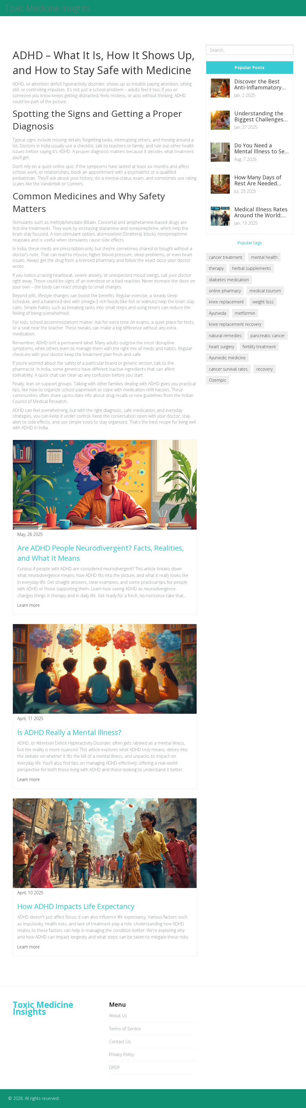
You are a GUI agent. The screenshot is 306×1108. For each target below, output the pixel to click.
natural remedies (225, 335)
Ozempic (217, 380)
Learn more (28, 605)
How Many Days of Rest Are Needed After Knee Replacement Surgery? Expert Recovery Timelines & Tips (259, 181)
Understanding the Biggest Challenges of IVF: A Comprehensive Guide (258, 117)
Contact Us (120, 1041)
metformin (245, 313)
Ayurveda (217, 313)
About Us (118, 1015)
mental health (264, 257)
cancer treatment (225, 257)
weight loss (263, 302)
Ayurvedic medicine (227, 357)
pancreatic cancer (267, 335)
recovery (264, 369)
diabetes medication (229, 279)
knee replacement (226, 302)
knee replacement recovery (235, 324)
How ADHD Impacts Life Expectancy (75, 906)
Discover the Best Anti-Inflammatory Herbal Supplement (259, 85)
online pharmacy (225, 291)
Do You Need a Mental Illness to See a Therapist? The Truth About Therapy (260, 149)
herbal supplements (251, 268)
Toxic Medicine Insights (47, 8)
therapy (216, 268)
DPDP (114, 1067)
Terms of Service (125, 1028)
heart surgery (221, 346)
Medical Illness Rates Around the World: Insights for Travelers (260, 212)
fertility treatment (259, 346)
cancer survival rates (228, 369)
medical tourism (265, 291)
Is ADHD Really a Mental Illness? (69, 732)
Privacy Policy (121, 1054)
